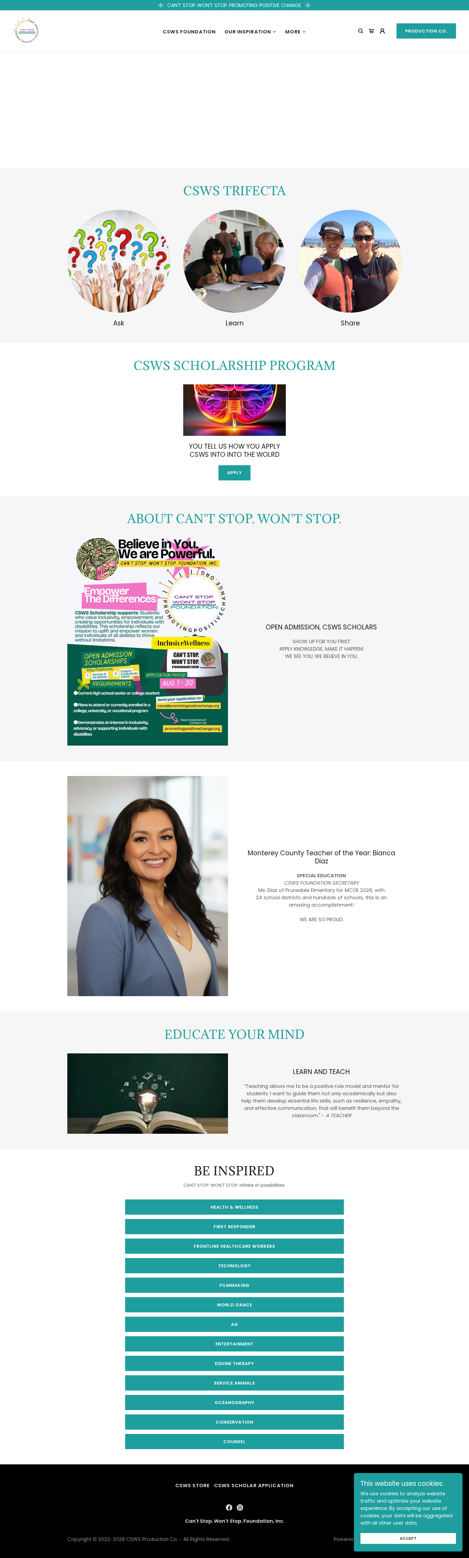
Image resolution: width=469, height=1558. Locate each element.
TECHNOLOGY (234, 1266)
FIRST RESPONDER (234, 1227)
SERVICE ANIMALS (234, 1383)
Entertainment (234, 1344)
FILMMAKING (234, 1285)
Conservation (234, 1422)
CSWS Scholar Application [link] (254, 1485)
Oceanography (234, 1402)
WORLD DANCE (234, 1305)
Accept (408, 1538)
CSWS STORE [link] (192, 1485)
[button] (250, 31)
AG (234, 1324)
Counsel (234, 1442)
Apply (234, 473)
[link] (27, 30)
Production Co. (426, 31)
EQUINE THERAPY (234, 1363)
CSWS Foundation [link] (189, 31)
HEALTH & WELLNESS (234, 1207)
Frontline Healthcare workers (234, 1246)
